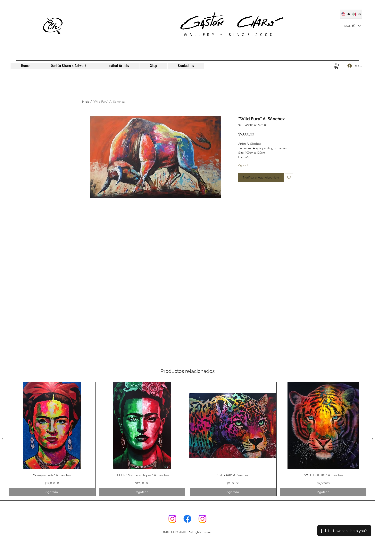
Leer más (243, 157)
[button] (352, 25)
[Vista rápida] (51, 425)
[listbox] (352, 25)
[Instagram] (172, 519)
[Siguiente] (372, 439)
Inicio (86, 101)
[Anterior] (2, 439)
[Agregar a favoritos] (289, 177)
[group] (187, 439)
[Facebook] (187, 519)
